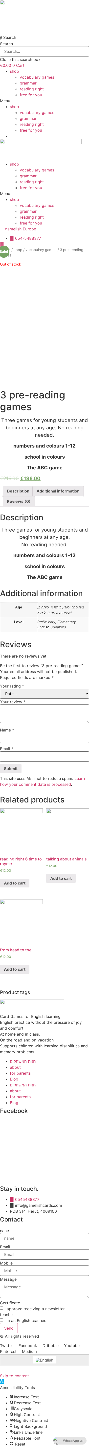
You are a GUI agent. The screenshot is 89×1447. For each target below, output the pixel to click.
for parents (20, 1073)
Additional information (58, 491)
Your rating (12, 686)
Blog (14, 1079)
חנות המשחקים (23, 1061)
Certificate (10, 1303)
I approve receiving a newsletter (34, 1309)
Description (18, 491)
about (15, 1067)
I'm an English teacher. (25, 1320)
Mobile (6, 1263)
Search (6, 44)
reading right (32, 88)
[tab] (18, 491)
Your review (12, 702)
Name (7, 730)
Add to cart (14, 883)
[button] (44, 37)
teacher (7, 1315)
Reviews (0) (19, 501)
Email (6, 749)
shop (14, 71)
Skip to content (14, 1375)
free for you (31, 94)
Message (8, 1279)
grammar (28, 83)
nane (4, 1231)
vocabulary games (37, 77)
